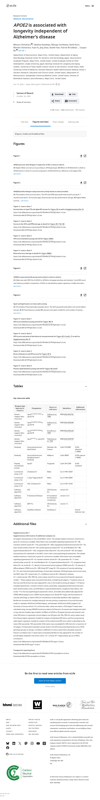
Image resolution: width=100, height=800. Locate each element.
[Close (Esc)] (1, 793)
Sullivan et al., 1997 (52, 423)
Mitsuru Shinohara (22, 44)
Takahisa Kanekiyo (41, 44)
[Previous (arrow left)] (1, 795)
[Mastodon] (26, 744)
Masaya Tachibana (59, 44)
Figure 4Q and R (51, 369)
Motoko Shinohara (22, 47)
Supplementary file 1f (21, 339)
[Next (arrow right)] (3, 795)
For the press (34, 728)
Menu (87, 6)
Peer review (58, 122)
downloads (67, 110)
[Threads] (44, 744)
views (54, 110)
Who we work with (13, 725)
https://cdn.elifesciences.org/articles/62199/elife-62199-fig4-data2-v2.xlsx (39, 342)
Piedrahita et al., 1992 (51, 440)
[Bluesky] (7, 744)
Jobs (7, 722)
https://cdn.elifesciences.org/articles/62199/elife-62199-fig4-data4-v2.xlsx (39, 372)
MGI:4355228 (69, 431)
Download (59, 94)
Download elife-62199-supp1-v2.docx (26, 644)
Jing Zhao (44, 47)
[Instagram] (32, 744)
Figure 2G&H (48, 239)
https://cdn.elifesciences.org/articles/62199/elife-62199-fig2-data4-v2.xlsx (39, 256)
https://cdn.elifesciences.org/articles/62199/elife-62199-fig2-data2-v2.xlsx (39, 227)
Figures (40, 122)
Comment (73, 102)
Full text (24, 122)
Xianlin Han (55, 47)
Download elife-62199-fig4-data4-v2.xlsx (27, 375)
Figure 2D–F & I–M (57, 224)
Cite (73, 94)
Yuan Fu (35, 47)
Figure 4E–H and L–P (64, 336)
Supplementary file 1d (74, 209)
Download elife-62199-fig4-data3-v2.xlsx (27, 360)
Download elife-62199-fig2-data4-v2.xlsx (27, 259)
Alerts (8, 728)
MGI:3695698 (69, 422)
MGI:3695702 (69, 414)
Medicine (17, 19)
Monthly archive (35, 725)
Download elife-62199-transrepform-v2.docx (29, 656)
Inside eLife (33, 722)
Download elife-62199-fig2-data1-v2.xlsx (27, 215)
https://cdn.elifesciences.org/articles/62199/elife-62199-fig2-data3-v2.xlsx (39, 242)
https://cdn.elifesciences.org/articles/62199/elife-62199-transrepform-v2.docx (41, 653)
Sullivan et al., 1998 (52, 415)
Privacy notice (50, 686)
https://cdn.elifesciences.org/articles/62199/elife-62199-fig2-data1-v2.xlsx (39, 212)
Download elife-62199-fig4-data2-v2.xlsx (27, 345)
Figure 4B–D (48, 322)
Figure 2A (54, 209)
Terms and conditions (14, 734)
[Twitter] (20, 744)
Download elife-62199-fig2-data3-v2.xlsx (27, 245)
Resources (33, 731)
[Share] (3, 793)
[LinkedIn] (13, 744)
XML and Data (34, 734)
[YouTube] (38, 744)
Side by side (73, 122)
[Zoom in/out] (8, 793)
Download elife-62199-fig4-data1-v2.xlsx (27, 328)
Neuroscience (27, 19)
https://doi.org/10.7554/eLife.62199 (40, 84)
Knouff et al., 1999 (51, 432)
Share (57, 101)
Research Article (20, 16)
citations (80, 110)
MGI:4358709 (69, 439)
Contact (9, 731)
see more (16, 174)
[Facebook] (7, 748)
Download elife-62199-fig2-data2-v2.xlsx (27, 230)
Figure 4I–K (46, 354)
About (8, 720)
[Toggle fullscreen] (6, 793)
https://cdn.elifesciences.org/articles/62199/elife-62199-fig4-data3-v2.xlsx (39, 357)
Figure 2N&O (46, 253)
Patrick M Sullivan (69, 47)
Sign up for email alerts (50, 681)
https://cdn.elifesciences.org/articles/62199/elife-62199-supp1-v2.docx (38, 641)
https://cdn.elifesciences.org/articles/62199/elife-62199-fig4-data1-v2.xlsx (39, 325)
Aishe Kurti (74, 44)
